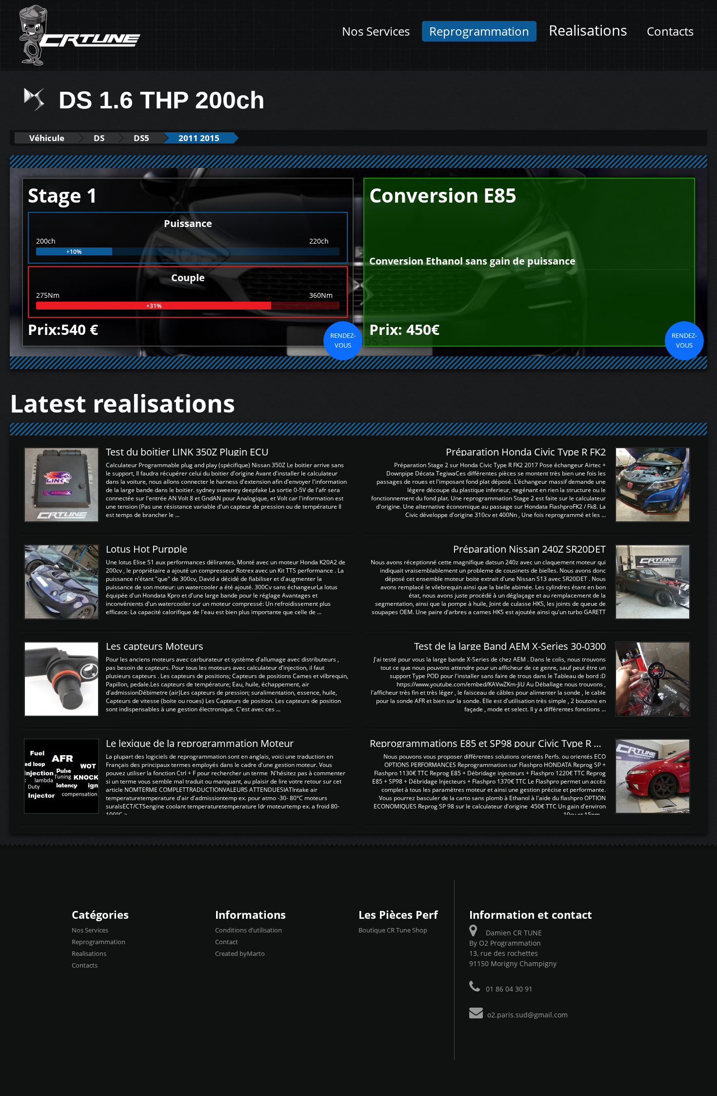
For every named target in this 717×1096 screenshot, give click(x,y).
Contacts (670, 31)
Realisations (588, 30)
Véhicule (46, 138)
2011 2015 (199, 138)
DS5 (141, 138)
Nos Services (376, 31)
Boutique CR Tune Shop (392, 930)
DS (99, 138)
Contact (226, 941)
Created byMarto (240, 953)
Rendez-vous (343, 340)
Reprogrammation (479, 31)
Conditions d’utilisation (248, 930)
